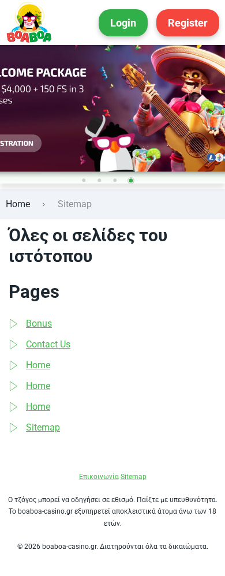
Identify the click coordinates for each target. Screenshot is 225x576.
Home (18, 204)
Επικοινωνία (99, 477)
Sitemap (43, 427)
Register (188, 23)
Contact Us (48, 344)
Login (123, 23)
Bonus (39, 323)
